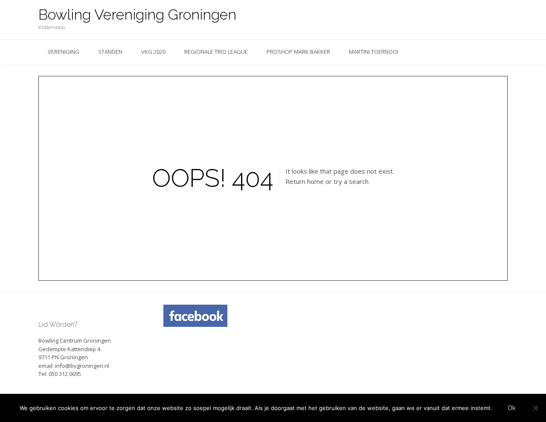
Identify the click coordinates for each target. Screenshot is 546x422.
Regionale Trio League (216, 51)
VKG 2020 (153, 51)
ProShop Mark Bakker (298, 51)
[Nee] (535, 408)
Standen (110, 51)
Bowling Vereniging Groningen (137, 14)
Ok (511, 408)
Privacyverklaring (188, 341)
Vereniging (63, 51)
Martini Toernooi (373, 51)
